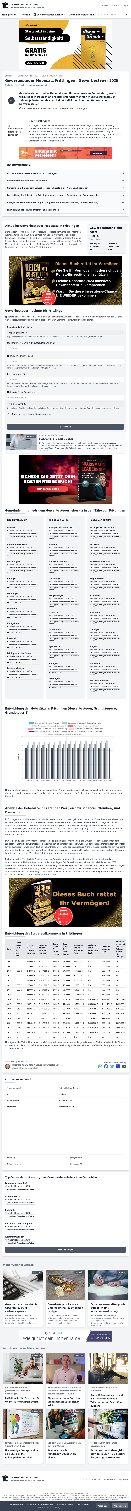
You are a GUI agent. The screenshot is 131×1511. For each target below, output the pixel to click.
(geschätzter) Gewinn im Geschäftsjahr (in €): (31, 342)
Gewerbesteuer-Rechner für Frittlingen (27, 180)
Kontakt (105, 5)
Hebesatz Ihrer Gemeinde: (21, 392)
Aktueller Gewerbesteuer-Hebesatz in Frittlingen (32, 173)
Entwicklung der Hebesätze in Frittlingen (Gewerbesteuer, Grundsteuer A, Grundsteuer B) (52, 195)
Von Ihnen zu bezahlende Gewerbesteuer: (29, 414)
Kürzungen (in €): (16, 374)
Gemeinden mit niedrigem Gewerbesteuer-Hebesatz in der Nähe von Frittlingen (47, 187)
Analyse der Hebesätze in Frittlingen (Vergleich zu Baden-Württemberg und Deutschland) (52, 202)
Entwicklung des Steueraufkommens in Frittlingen (33, 209)
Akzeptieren (120, 1505)
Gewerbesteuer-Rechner (50, 14)
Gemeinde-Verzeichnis (81, 14)
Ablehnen (102, 1505)
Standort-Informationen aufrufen (23, 534)
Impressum (124, 1479)
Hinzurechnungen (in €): (20, 355)
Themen (25, 14)
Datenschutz (109, 1479)
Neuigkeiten (9, 14)
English (126, 5)
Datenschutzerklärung (49, 1507)
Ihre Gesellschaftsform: (19, 327)
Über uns (115, 5)
